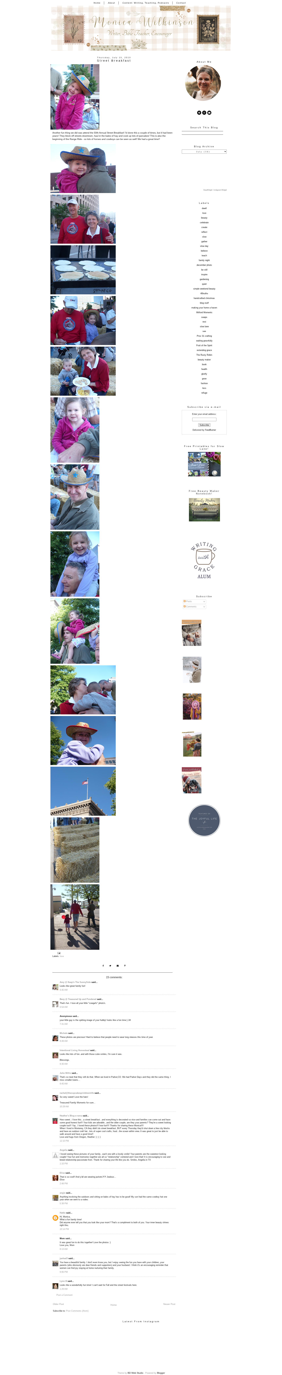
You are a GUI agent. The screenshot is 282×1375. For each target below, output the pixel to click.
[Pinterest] (199, 113)
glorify (204, 374)
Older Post (58, 1304)
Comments (191, 607)
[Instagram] (204, 113)
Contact (181, 3)
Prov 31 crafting (204, 336)
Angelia (63, 1150)
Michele (64, 1033)
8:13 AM (64, 1249)
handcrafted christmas (204, 298)
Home (97, 3)
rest (204, 322)
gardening (204, 279)
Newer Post (169, 1304)
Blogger (161, 1373)
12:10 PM (64, 1141)
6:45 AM (64, 990)
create (204, 227)
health (204, 369)
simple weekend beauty (204, 289)
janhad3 (64, 1258)
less (204, 388)
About (111, 3)
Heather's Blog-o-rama (71, 1116)
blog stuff (204, 303)
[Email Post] (58, 953)
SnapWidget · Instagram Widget (215, 190)
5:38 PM (64, 1203)
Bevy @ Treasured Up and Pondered (78, 999)
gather (204, 241)
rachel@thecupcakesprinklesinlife (77, 1093)
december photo (204, 265)
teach (204, 255)
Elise (62, 1173)
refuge (204, 393)
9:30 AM (64, 1064)
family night (204, 260)
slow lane (204, 326)
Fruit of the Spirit (204, 345)
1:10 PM (64, 1164)
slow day (204, 246)
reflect (204, 232)
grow (204, 379)
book (204, 364)
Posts (189, 601)
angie (62, 1193)
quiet (204, 284)
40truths (204, 293)
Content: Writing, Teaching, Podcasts (146, 3)
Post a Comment (64, 1295)
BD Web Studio (135, 1373)
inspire (204, 274)
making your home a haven (204, 308)
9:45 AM (64, 1084)
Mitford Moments (204, 312)
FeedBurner (210, 430)
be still (204, 270)
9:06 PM (64, 1272)
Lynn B (63, 1281)
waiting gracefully (204, 341)
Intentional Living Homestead (74, 1050)
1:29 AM (64, 1289)
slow (204, 237)
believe (204, 251)
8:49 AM (64, 1041)
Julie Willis (65, 1073)
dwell (204, 208)
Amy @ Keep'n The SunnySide (75, 982)
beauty (204, 218)
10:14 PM (64, 1229)
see (204, 331)
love (62, 956)
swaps (204, 317)
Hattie (62, 1213)
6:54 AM (64, 1007)
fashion (204, 383)
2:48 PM (64, 1183)
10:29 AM (64, 1106)
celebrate (204, 222)
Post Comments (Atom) (77, 1311)
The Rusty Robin (204, 355)
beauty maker (204, 360)
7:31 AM (64, 1024)
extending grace (204, 350)
